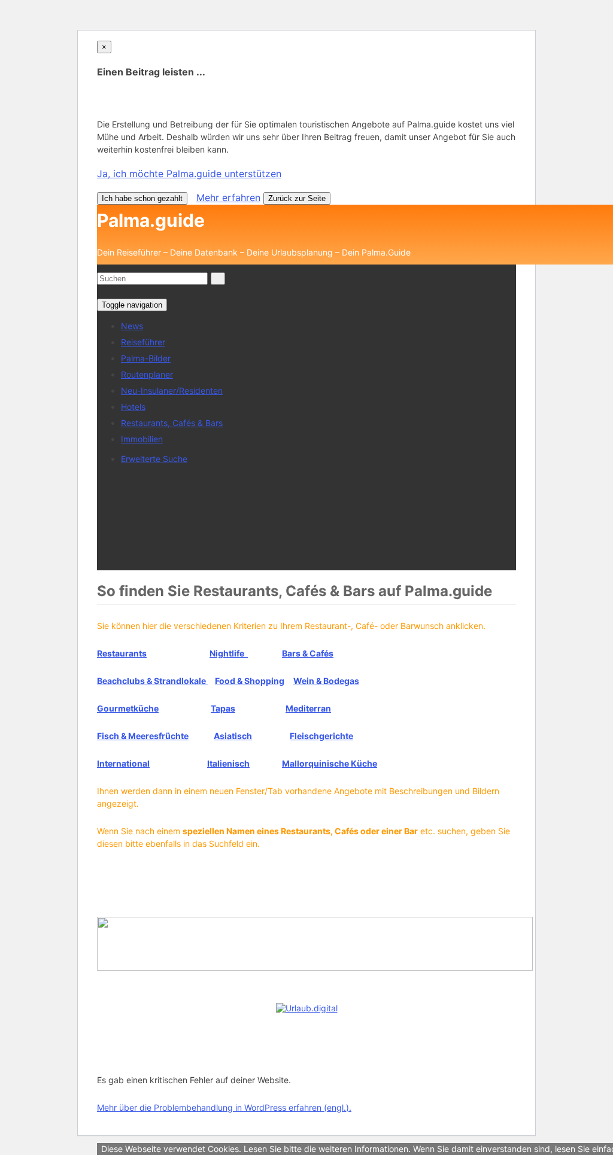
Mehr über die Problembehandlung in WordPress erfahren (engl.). (224, 1107)
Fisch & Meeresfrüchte (143, 736)
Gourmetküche (128, 708)
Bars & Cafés (307, 653)
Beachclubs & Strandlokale (152, 681)
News (132, 326)
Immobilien (142, 439)
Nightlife (229, 653)
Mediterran (308, 708)
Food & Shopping (249, 681)
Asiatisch (233, 736)
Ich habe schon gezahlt (142, 198)
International (123, 763)
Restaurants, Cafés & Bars (172, 423)
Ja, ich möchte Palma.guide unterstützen (189, 174)
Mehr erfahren (228, 197)
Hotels (133, 407)
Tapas (223, 708)
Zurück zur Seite (297, 198)
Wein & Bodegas (326, 681)
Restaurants (122, 653)
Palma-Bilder (146, 358)
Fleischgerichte (321, 736)
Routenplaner (147, 374)
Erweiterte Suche (154, 459)
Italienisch (228, 763)
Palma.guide (151, 220)
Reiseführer (143, 342)
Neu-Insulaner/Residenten (172, 390)
